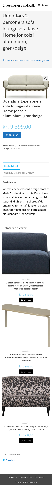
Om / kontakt (21, 477)
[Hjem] (3, 60)
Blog (30, 477)
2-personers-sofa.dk (19, 5)
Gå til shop (12, 135)
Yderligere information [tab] (19, 172)
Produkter (15, 148)
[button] (45, 78)
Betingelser (39, 477)
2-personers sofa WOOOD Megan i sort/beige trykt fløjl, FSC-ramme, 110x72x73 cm (26, 428)
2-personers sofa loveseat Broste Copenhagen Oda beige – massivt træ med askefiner (26, 357)
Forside (11, 477)
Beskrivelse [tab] (11, 166)
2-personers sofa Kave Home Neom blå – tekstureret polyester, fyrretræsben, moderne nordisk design (26, 285)
